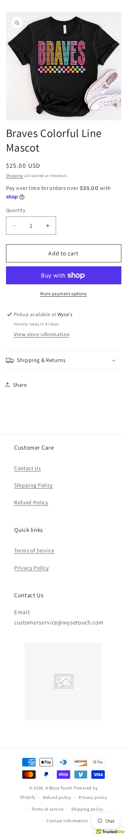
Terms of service (47, 809)
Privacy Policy (31, 567)
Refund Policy (31, 502)
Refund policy (57, 797)
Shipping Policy (33, 484)
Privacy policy (93, 797)
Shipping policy (87, 809)
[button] (63, 360)
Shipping (14, 175)
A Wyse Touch (59, 787)
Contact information (67, 820)
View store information (42, 334)
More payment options (63, 294)
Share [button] (20, 384)
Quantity (16, 210)
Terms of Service (34, 550)
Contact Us (27, 468)
